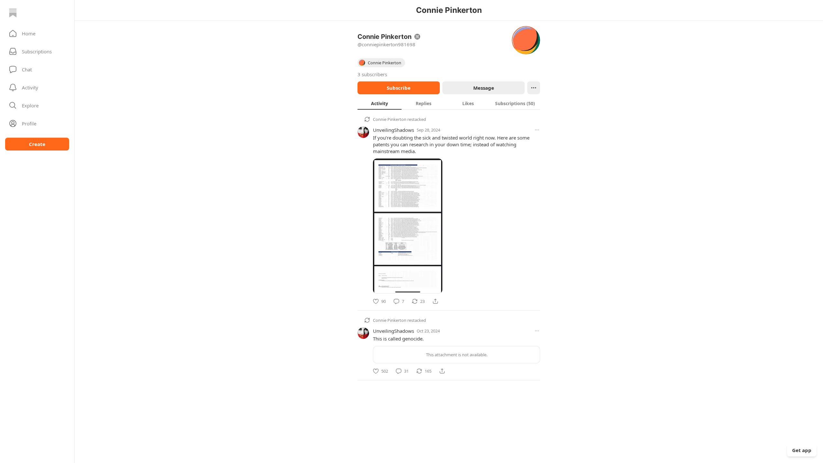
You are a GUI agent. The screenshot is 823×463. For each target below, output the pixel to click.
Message (483, 88)
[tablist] (448, 103)
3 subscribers (372, 74)
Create (37, 144)
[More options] (537, 130)
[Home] (13, 13)
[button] (37, 33)
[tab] (379, 103)
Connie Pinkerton (389, 119)
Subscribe (399, 88)
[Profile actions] (533, 87)
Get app (801, 450)
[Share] (435, 301)
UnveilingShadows (393, 130)
